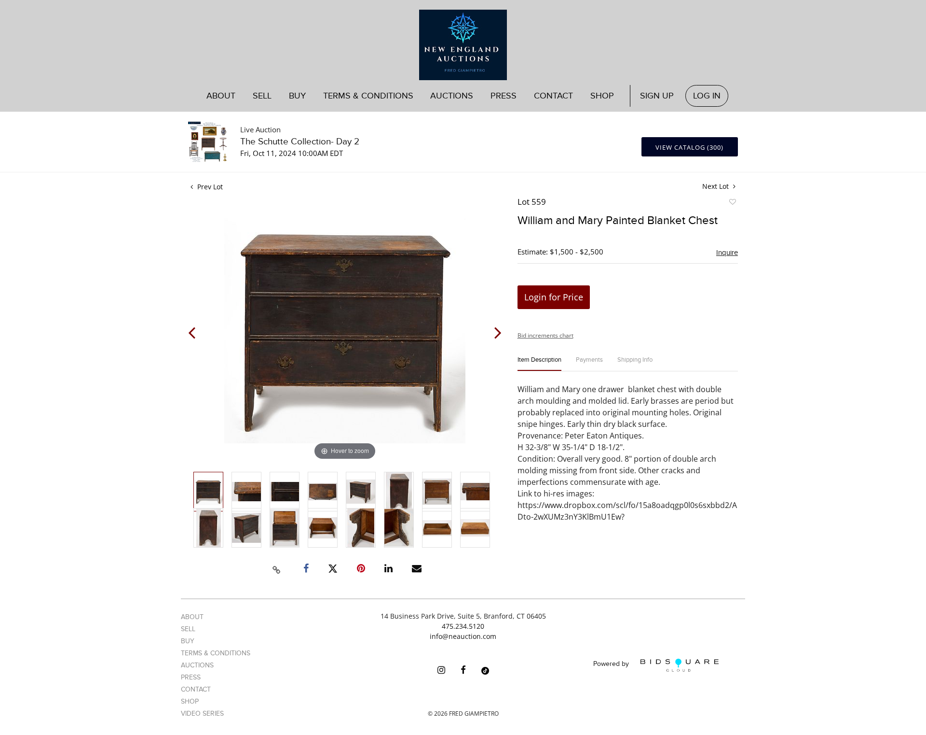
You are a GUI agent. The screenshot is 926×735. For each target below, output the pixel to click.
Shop (602, 96)
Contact (553, 96)
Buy (187, 641)
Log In (707, 96)
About (220, 96)
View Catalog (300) (689, 147)
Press (503, 96)
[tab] (539, 363)
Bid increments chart (545, 335)
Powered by (612, 664)
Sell (188, 629)
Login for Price (553, 297)
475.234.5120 (463, 626)
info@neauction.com (463, 636)
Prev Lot (209, 186)
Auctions (197, 665)
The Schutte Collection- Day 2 (299, 141)
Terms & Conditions (368, 96)
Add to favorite (732, 203)
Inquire (727, 252)
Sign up (657, 96)
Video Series (202, 713)
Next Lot (716, 186)
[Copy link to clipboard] (277, 568)
